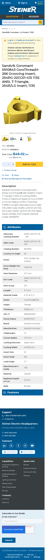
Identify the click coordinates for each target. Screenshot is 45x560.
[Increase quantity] (13, 164)
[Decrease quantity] (3, 164)
